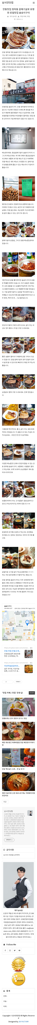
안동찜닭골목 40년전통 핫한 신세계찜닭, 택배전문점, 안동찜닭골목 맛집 (12, 655)
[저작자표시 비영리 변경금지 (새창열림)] (25, 682)
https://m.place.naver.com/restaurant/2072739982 (16, 663)
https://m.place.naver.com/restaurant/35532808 (16, 648)
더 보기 (32, 693)
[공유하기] (8, 681)
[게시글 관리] (11, 681)
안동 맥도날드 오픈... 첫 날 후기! (13, 769)
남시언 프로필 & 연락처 (11, 855)
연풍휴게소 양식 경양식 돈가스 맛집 (14, 718)
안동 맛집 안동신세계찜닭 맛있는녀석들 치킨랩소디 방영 (12, 651)
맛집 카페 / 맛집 (25, 16)
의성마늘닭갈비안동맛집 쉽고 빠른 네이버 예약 (12, 666)
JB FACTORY (24, 1022)
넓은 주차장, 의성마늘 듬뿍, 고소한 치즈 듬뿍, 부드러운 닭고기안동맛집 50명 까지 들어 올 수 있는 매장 (12, 670)
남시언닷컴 (8, 811)
